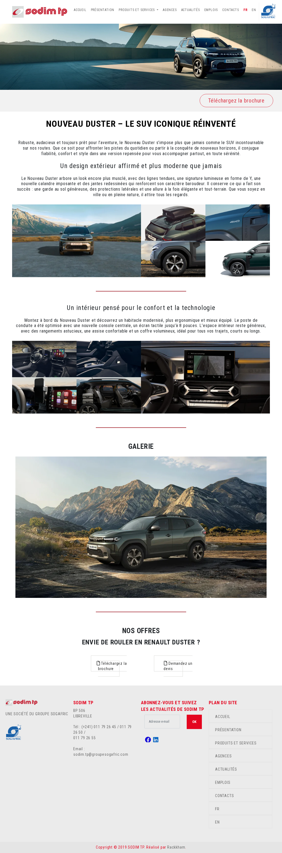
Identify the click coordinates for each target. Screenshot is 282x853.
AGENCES (170, 10)
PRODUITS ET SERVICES (236, 743)
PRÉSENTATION (103, 10)
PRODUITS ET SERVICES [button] (137, 10)
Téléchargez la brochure (236, 100)
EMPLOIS (211, 10)
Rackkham (176, 847)
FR (245, 10)
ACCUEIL (80, 10)
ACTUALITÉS (190, 10)
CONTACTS (230, 10)
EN (254, 10)
